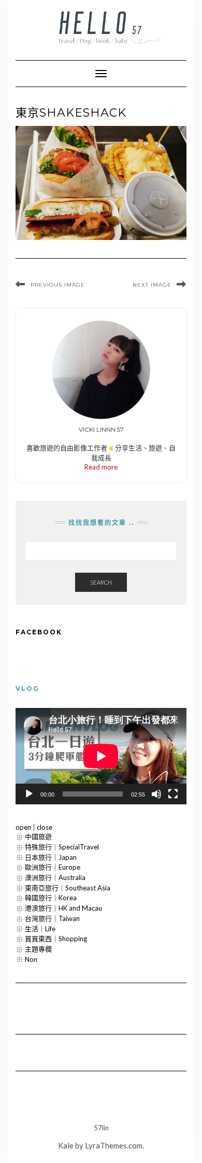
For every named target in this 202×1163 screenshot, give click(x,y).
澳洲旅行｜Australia (55, 877)
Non (31, 959)
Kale (66, 1145)
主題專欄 (38, 949)
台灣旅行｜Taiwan (52, 918)
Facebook (39, 632)
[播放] (29, 794)
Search (101, 582)
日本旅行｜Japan (51, 857)
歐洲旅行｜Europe (52, 867)
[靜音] (156, 794)
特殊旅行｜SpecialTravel (62, 847)
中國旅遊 (38, 836)
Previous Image (58, 284)
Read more (101, 467)
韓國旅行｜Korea (51, 897)
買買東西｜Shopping (56, 938)
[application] (101, 756)
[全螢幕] (173, 794)
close (44, 827)
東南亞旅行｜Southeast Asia (67, 888)
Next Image (152, 284)
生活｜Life (40, 929)
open (23, 827)
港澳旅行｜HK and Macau (63, 908)
